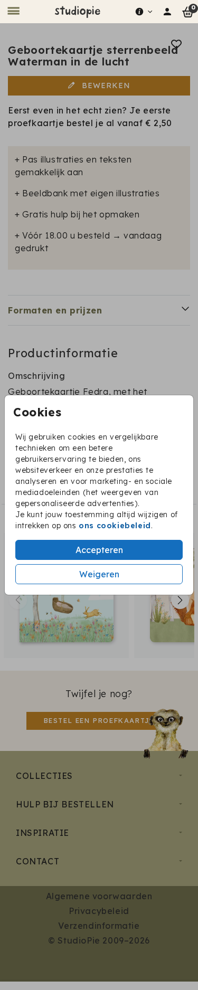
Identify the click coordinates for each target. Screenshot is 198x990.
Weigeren (99, 574)
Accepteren (99, 550)
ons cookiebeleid (115, 525)
